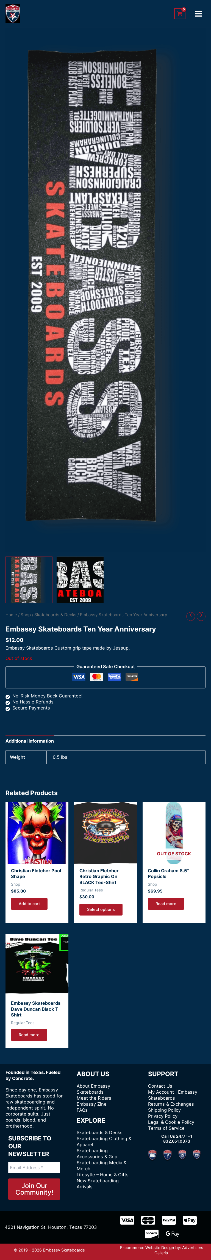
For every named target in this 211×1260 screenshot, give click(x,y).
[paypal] (169, 1220)
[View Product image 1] (28, 580)
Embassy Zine (92, 1104)
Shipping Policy (164, 1110)
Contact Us (160, 1086)
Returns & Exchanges (171, 1104)
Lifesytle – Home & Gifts (103, 1174)
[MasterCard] (148, 1220)
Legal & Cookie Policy (171, 1122)
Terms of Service (166, 1128)
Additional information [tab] (29, 741)
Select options (101, 909)
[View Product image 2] (80, 580)
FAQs (82, 1110)
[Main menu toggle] (198, 14)
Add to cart (29, 903)
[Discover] (152, 1234)
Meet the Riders (94, 1098)
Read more (166, 903)
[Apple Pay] (190, 1220)
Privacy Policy (162, 1116)
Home (11, 614)
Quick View (37, 858)
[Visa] (127, 1220)
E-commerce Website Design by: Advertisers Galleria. (161, 1250)
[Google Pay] (172, 1234)
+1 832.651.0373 (177, 1139)
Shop (26, 614)
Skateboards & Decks (55, 614)
